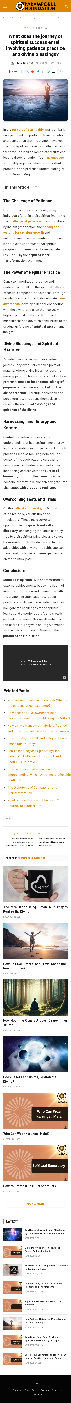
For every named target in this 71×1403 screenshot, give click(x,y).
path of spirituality (27, 508)
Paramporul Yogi (25, 63)
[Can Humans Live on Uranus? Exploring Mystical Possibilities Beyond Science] (12, 1234)
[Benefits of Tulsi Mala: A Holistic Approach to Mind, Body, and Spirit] (12, 1341)
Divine (8, 818)
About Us (17, 1390)
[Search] (66, 6)
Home (6, 18)
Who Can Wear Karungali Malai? (26, 1134)
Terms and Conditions (51, 1390)
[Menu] (5, 6)
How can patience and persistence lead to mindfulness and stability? (19, 842)
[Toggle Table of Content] (34, 186)
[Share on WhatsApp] (48, 71)
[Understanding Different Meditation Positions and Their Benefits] (12, 1287)
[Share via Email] (53, 71)
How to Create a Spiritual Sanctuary (29, 1186)
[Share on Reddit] (32, 71)
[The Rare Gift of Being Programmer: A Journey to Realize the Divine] (35, 884)
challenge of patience (25, 221)
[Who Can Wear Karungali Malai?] (35, 1111)
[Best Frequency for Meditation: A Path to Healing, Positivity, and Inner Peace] (12, 1359)
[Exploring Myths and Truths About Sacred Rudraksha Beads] (12, 1252)
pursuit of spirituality (28, 129)
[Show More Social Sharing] (60, 71)
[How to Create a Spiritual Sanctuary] (35, 1163)
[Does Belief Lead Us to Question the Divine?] (35, 1054)
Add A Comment (35, 1203)
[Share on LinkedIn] (42, 71)
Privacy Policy (31, 1390)
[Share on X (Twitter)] (27, 71)
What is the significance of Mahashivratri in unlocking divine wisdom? (51, 842)
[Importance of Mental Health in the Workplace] (12, 1305)
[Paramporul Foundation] (35, 6)
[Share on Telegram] (37, 71)
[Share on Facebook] (21, 71)
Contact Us (37, 1394)
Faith (27, 28)
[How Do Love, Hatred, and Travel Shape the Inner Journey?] (35, 941)
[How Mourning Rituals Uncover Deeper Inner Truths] (35, 997)
